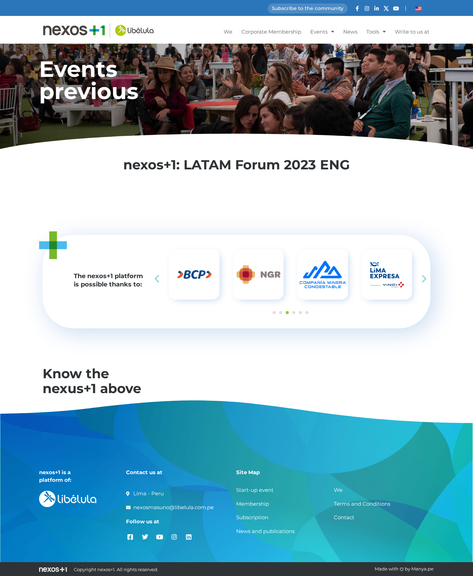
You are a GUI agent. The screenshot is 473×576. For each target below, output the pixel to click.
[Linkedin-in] (376, 8)
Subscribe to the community (307, 8)
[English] (418, 8)
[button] (424, 278)
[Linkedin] (188, 536)
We (228, 31)
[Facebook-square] (130, 536)
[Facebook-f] (357, 8)
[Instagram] (366, 8)
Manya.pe (422, 568)
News (350, 31)
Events (319, 31)
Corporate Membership (271, 31)
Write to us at (412, 31)
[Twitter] (145, 536)
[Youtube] (396, 8)
